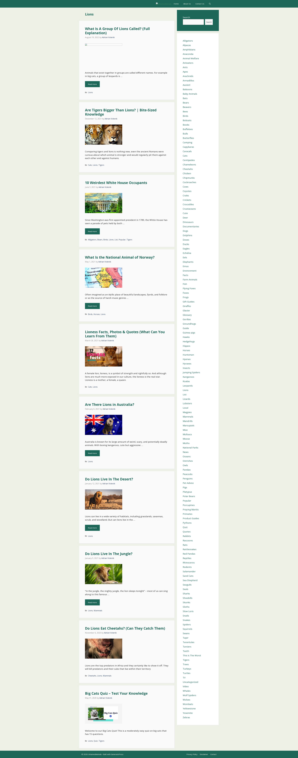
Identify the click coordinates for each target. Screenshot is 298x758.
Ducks (186, 244)
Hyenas (187, 359)
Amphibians (189, 49)
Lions (90, 92)
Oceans (187, 456)
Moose (186, 438)
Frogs (186, 297)
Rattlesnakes (189, 549)
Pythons (187, 522)
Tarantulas (188, 642)
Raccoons (188, 540)
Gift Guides (188, 301)
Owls (185, 465)
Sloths (186, 606)
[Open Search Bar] (210, 4)
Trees (186, 664)
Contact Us (199, 4)
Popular (122, 239)
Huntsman (188, 354)
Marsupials (188, 425)
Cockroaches (189, 182)
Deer (185, 217)
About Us (187, 4)
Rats (185, 544)
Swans (186, 633)
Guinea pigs (189, 332)
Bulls (185, 133)
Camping (187, 142)
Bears (99, 239)
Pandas (187, 469)
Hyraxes (187, 363)
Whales (186, 690)
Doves (186, 239)
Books (186, 124)
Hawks (186, 337)
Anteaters (188, 62)
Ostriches (188, 460)
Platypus (187, 491)
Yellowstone (189, 708)
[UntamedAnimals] (163, 4)
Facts (185, 275)
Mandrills (188, 421)
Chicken (187, 173)
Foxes (186, 292)
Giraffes (187, 306)
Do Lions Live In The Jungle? (108, 553)
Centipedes (189, 160)
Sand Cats (188, 575)
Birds (105, 239)
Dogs (185, 230)
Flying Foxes (189, 288)
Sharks (186, 593)
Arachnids (188, 76)
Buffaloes (188, 129)
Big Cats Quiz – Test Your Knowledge (116, 693)
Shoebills (187, 597)
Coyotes (187, 191)
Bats (185, 98)
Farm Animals (190, 279)
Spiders (187, 624)
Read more (92, 84)
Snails (186, 615)
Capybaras (188, 146)
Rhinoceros (189, 562)
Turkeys (187, 668)
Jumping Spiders (191, 372)
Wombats (188, 704)
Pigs (185, 487)
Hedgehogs (189, 341)
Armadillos (188, 80)
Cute (185, 213)
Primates (187, 513)
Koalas (186, 381)
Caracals (187, 151)
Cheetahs (92, 675)
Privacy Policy (191, 754)
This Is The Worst (192, 655)
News (185, 452)
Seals (185, 589)
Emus (186, 266)
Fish (185, 283)
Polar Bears (189, 496)
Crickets (187, 199)
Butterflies (188, 138)
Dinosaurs (188, 222)
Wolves (186, 699)
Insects (186, 368)
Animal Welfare (191, 58)
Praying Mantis (191, 509)
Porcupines (189, 505)
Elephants (188, 261)
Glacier (186, 310)
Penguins (188, 478)
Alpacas (187, 45)
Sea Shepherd (190, 580)
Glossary (187, 314)
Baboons (187, 89)
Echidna (187, 253)
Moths (186, 443)
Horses (96, 314)
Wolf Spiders (189, 695)
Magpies (187, 412)
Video (186, 686)
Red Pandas (189, 553)
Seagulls (187, 584)
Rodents (187, 567)
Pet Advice (188, 483)
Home (176, 4)
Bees (185, 111)
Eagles (186, 248)
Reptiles (187, 558)
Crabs (186, 195)
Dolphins (187, 235)
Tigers (101, 165)
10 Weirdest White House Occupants (116, 182)
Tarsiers (187, 646)
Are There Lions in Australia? (109, 404)
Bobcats (187, 120)
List (116, 239)
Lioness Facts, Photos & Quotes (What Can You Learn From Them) (125, 333)
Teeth (186, 651)
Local (185, 407)
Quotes (187, 531)
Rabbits (187, 536)
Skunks (186, 602)
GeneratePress (117, 754)
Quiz (96, 741)
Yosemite (188, 712)
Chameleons (189, 164)
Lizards (186, 398)
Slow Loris (188, 611)
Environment (189, 270)
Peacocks (187, 474)
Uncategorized (190, 682)
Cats (90, 165)
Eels (185, 257)
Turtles (186, 673)
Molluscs (187, 434)
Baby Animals (190, 93)
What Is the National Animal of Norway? (120, 257)
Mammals (98, 610)
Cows (185, 186)
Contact (213, 754)
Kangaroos (188, 376)
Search (186, 17)
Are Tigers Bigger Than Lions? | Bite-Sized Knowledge (121, 112)
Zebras (186, 717)
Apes (185, 71)
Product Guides (191, 518)
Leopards (188, 385)
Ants (185, 67)
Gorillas (187, 319)
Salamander (189, 571)
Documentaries (191, 226)
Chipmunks (189, 177)
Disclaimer (204, 754)
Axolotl (186, 84)
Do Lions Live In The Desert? (109, 479)
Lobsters (187, 403)
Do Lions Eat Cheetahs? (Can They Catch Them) (125, 628)
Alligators (92, 239)
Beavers (187, 107)
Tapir (185, 637)
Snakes (186, 620)
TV (184, 677)
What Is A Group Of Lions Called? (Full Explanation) (117, 30)
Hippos (186, 345)
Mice (185, 429)
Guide (186, 328)
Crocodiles (188, 204)
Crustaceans (189, 208)
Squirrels (187, 628)
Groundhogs (189, 323)
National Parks (190, 447)
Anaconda (188, 54)
